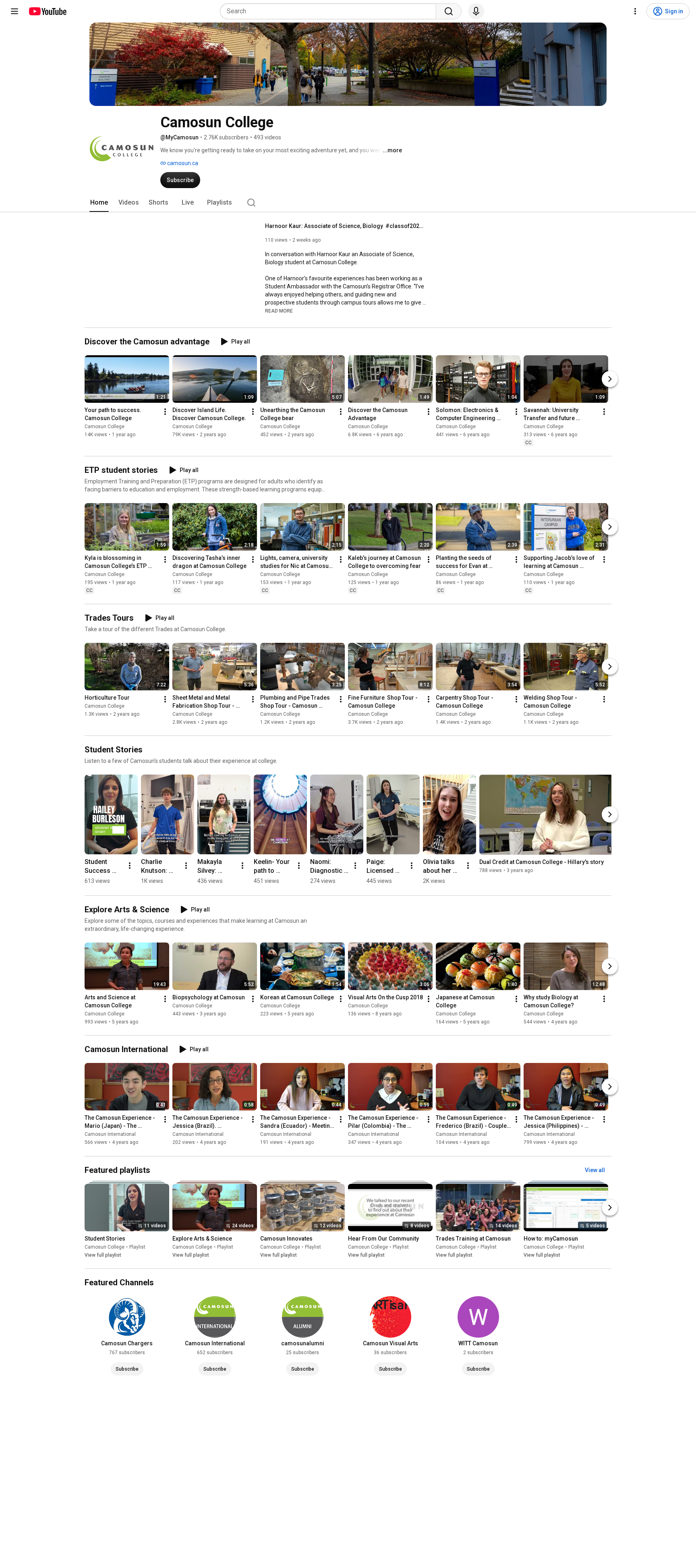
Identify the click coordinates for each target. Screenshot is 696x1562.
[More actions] (165, 412)
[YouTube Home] (47, 11)
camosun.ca (182, 163)
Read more (279, 311)
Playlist (137, 1247)
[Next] (610, 379)
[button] (279, 311)
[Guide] (14, 11)
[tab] (99, 202)
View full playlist (103, 1255)
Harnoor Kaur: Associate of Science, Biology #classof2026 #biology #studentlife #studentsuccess (346, 226)
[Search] (449, 11)
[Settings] (635, 11)
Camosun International (110, 1134)
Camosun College (104, 426)
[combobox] (330, 11)
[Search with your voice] (476, 11)
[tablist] (348, 202)
